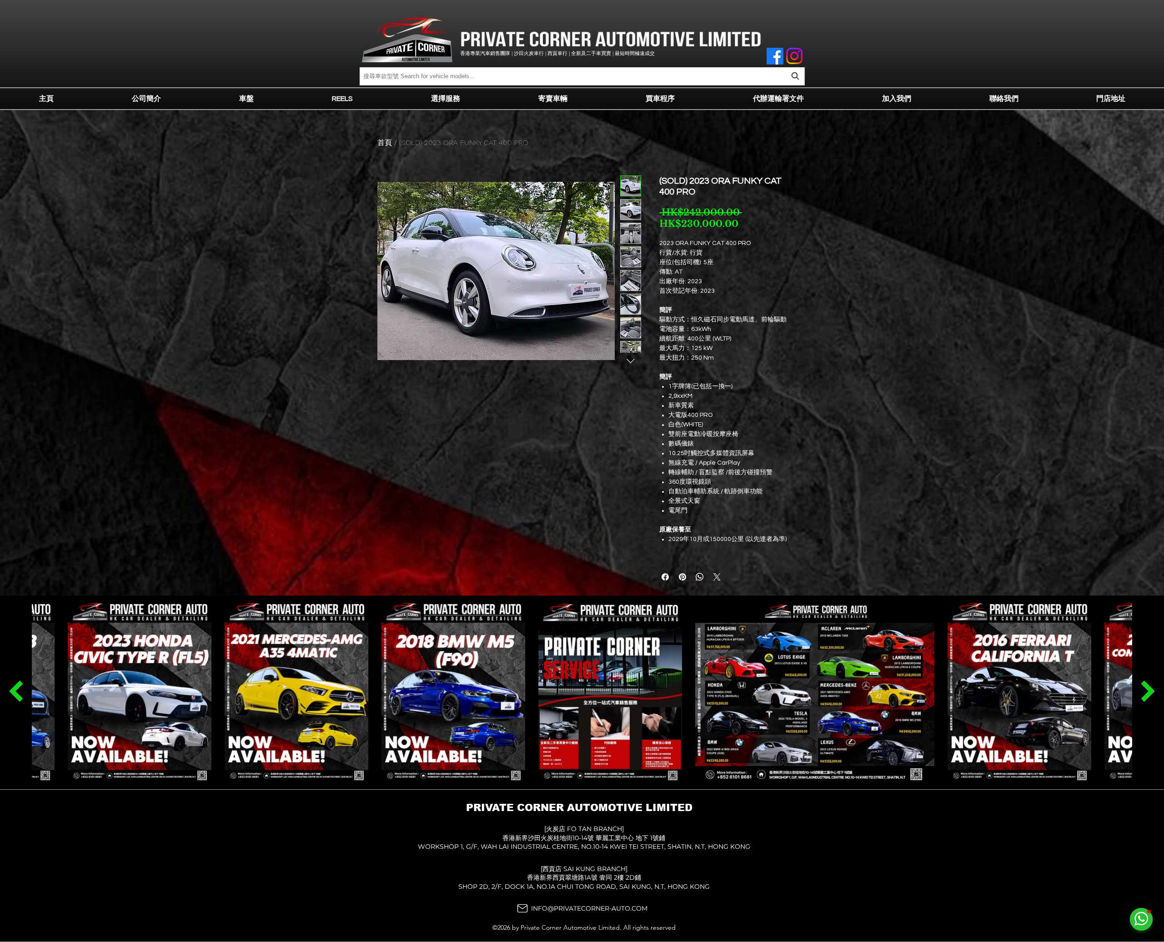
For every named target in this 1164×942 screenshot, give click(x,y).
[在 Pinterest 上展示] (682, 576)
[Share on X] (717, 576)
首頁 (384, 142)
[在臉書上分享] (665, 576)
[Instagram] (794, 56)
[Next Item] (16, 691)
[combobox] (582, 76)
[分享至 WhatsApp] (699, 576)
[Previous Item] (1148, 691)
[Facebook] (775, 56)
